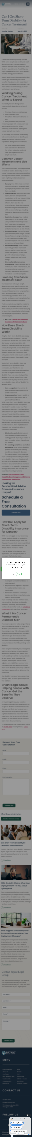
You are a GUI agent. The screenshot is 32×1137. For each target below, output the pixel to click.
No (13, 574)
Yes (18, 574)
